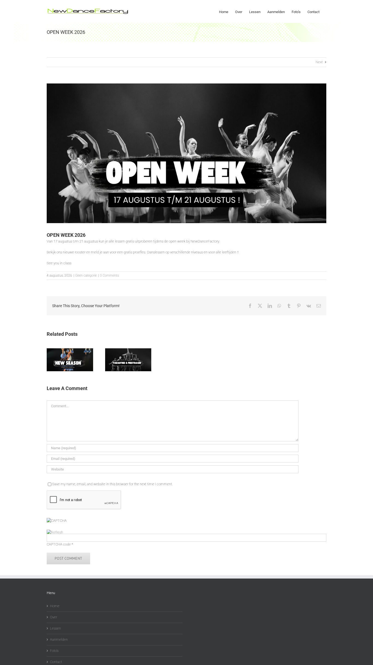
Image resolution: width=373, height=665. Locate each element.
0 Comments (109, 275)
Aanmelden (59, 639)
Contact (56, 662)
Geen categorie (86, 275)
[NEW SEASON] (70, 350)
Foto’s (54, 651)
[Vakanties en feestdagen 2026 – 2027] (128, 350)
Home (55, 606)
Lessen (55, 628)
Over (53, 617)
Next (319, 62)
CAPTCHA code (59, 544)
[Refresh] (55, 532)
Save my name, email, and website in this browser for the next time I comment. (112, 484)
